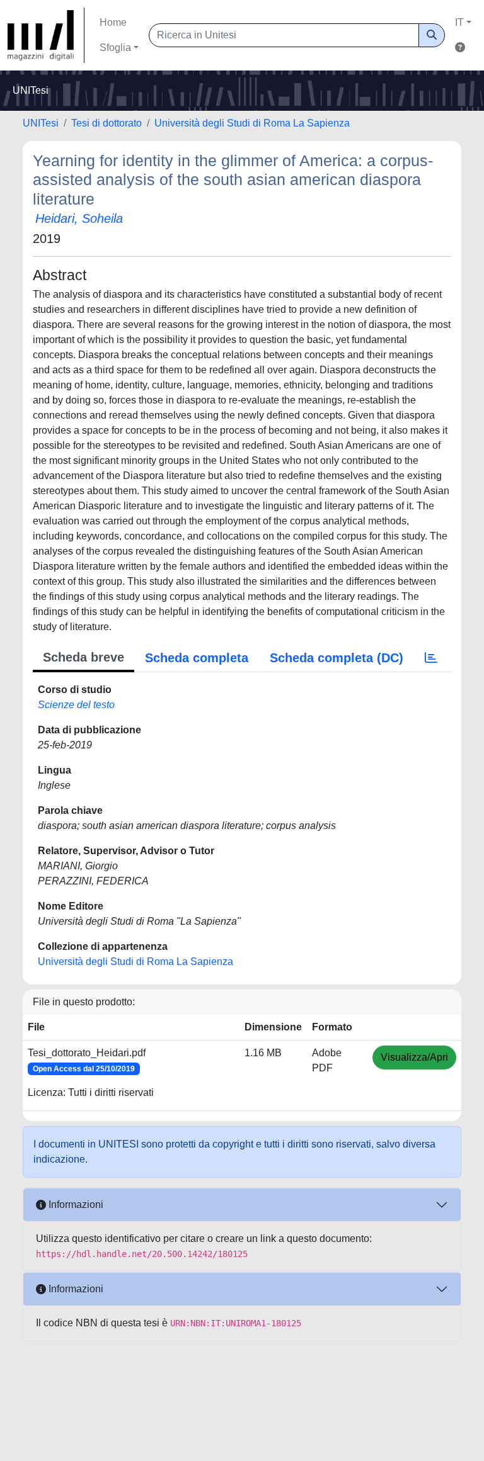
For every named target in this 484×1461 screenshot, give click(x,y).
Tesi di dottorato (106, 123)
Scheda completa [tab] (196, 658)
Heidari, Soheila (79, 218)
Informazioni (74, 1204)
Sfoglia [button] (115, 47)
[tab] (431, 658)
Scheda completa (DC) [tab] (336, 658)
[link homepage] (46, 35)
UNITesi (41, 123)
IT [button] (459, 22)
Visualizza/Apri (414, 1057)
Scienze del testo (76, 704)
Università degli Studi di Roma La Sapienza (252, 123)
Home (113, 22)
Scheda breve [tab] (83, 657)
